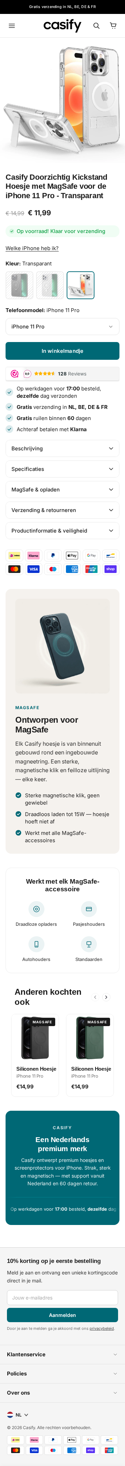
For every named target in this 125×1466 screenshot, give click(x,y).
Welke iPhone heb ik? (32, 248)
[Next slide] (106, 997)
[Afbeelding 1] (62, 100)
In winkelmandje (62, 351)
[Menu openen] (11, 25)
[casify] (62, 25)
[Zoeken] (96, 25)
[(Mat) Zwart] (19, 285)
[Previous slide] (95, 997)
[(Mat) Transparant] (50, 285)
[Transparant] (80, 285)
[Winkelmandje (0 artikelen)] (113, 25)
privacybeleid (102, 1328)
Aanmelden (62, 1315)
